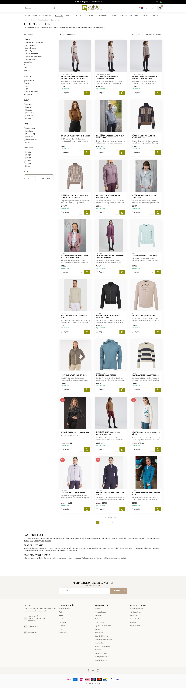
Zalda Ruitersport (32, 538)
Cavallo (141, 538)
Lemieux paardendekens (103, 646)
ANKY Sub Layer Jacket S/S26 (74, 375)
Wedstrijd (27, 70)
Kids (25, 68)
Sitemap (97, 629)
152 (28, 158)
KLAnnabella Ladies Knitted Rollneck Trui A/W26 (74, 196)
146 (28, 155)
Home (27, 15)
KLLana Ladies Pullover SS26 (146, 375)
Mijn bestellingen (136, 612)
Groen (29, 104)
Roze (29, 107)
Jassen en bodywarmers (33, 56)
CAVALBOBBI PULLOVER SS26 (144, 255)
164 (28, 163)
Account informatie (136, 608)
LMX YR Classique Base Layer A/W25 (110, 493)
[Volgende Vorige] (122, 522)
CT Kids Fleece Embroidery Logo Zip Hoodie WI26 (144, 77)
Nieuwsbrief (99, 633)
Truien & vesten (56, 20)
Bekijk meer (28, 94)
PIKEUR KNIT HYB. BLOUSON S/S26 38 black (108, 316)
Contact (157, 15)
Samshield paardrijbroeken (104, 639)
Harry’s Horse (46, 541)
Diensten (103, 15)
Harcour (26, 541)
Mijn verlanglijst (135, 619)
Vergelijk (66, 93)
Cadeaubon (90, 15)
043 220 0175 (33, 626)
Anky (28, 83)
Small (29, 131)
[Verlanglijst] (153, 8)
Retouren (98, 650)
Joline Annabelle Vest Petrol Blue (146, 493)
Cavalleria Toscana (32, 92)
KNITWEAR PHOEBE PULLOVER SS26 (74, 316)
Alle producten (135, 626)
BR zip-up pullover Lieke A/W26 (75, 136)
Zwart (29, 116)
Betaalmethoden (100, 612)
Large (29, 137)
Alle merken (30, 80)
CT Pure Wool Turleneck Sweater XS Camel (108, 434)
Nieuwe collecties (42, 15)
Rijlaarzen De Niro (101, 653)
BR (27, 89)
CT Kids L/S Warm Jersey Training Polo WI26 (107, 77)
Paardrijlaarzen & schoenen (33, 42)
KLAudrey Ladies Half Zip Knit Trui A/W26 (110, 137)
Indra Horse (126, 15)
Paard (69, 15)
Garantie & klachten (101, 636)
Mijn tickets (134, 615)
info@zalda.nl (32, 632)
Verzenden (98, 615)
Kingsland (135, 538)
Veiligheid (27, 65)
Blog (137, 15)
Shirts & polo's (30, 51)
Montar (36, 541)
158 (28, 160)
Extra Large (31, 139)
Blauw (30, 113)
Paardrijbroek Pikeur (101, 657)
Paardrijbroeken (30, 48)
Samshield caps (100, 643)
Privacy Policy (99, 622)
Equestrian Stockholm (152, 538)
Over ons (98, 608)
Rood (29, 110)
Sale (114, 15)
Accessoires (28, 62)
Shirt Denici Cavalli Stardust (75, 433)
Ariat (27, 86)
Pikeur (42, 550)
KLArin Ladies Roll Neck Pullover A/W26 (143, 137)
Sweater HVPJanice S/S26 (143, 315)
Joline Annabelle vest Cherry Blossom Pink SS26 (75, 256)
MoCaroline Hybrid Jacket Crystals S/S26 (109, 196)
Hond (78, 15)
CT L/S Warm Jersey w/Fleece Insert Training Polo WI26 (74, 77)
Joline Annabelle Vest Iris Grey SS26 (144, 196)
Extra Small (31, 128)
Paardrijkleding (43, 20)
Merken (146, 15)
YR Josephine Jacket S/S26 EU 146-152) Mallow (109, 256)
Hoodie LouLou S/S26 (106, 375)
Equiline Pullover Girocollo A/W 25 (146, 434)
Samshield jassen (101, 660)
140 (28, 152)
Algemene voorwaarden (103, 626)
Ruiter (58, 15)
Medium (30, 134)
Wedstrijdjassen (30, 59)
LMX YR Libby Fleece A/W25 (73, 492)
